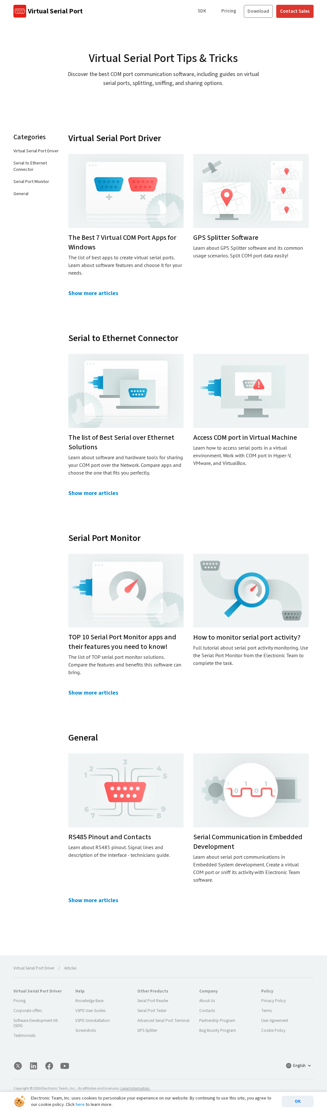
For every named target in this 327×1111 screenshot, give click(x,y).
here (80, 1104)
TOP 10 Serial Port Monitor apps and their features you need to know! (122, 642)
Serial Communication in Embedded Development (247, 842)
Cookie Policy (273, 1030)
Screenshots (85, 1030)
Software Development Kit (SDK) (35, 1023)
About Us (207, 1001)
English (299, 1066)
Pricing (228, 11)
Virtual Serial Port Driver (36, 151)
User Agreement (274, 1020)
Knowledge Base (89, 1001)
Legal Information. (135, 1088)
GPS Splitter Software (225, 237)
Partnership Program (217, 1020)
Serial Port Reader (152, 1001)
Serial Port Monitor (31, 182)
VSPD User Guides (90, 1011)
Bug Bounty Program (217, 1030)
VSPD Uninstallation (92, 1020)
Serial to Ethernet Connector (30, 166)
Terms (266, 1011)
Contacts (207, 1011)
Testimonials (24, 1036)
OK (298, 1101)
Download (258, 11)
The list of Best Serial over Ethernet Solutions (121, 442)
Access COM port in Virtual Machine (245, 437)
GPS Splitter (147, 1030)
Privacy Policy (273, 1001)
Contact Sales (295, 11)
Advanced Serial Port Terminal (163, 1020)
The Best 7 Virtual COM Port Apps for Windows (122, 242)
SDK (202, 11)
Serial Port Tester (151, 1011)
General (20, 194)
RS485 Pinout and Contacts (109, 837)
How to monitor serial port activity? (246, 637)
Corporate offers (27, 1011)
